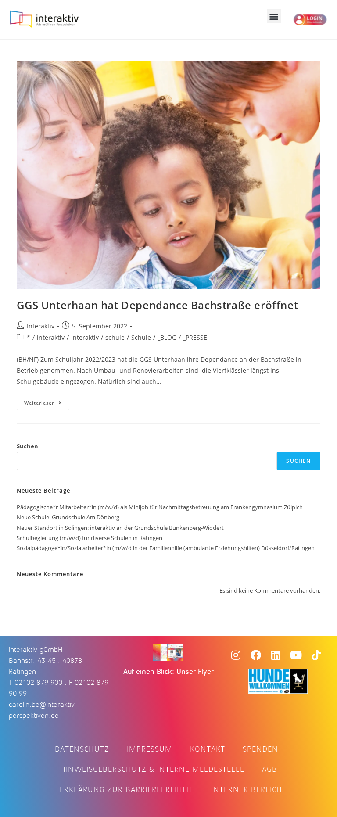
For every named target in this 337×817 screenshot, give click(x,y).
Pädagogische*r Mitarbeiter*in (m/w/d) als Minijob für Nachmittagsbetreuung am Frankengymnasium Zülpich (160, 507)
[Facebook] (255, 655)
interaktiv (51, 337)
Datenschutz (82, 749)
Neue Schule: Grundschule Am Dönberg (68, 517)
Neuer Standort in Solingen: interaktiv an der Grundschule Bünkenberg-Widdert (120, 528)
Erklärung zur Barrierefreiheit (127, 789)
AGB (269, 769)
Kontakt (207, 749)
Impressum (149, 749)
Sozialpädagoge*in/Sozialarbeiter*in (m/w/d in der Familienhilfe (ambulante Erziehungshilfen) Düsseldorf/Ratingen (166, 548)
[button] (274, 16)
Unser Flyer (195, 672)
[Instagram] (235, 655)
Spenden (260, 749)
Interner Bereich (246, 789)
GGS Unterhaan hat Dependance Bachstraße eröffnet (157, 305)
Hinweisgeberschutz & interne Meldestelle (152, 769)
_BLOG (167, 337)
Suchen (27, 446)
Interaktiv (40, 326)
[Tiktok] (316, 655)
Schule (141, 337)
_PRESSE (195, 337)
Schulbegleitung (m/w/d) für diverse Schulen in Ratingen (89, 538)
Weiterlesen (46, 401)
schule (115, 337)
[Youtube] (296, 655)
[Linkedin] (276, 655)
